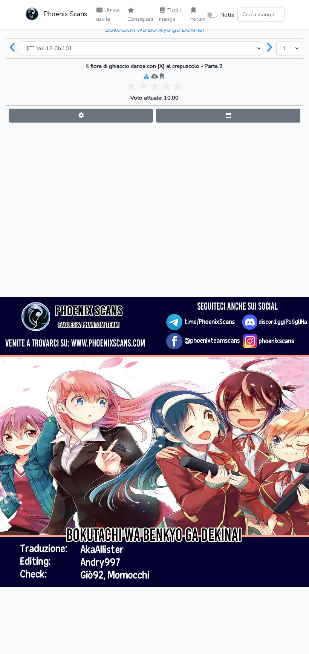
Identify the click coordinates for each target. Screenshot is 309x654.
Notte (227, 14)
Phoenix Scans (64, 13)
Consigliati (140, 19)
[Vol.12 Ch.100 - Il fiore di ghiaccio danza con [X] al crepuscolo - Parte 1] (13, 48)
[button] (81, 116)
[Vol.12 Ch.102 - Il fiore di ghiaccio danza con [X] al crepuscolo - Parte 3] (269, 48)
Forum (197, 19)
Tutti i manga (170, 14)
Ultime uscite (108, 14)
